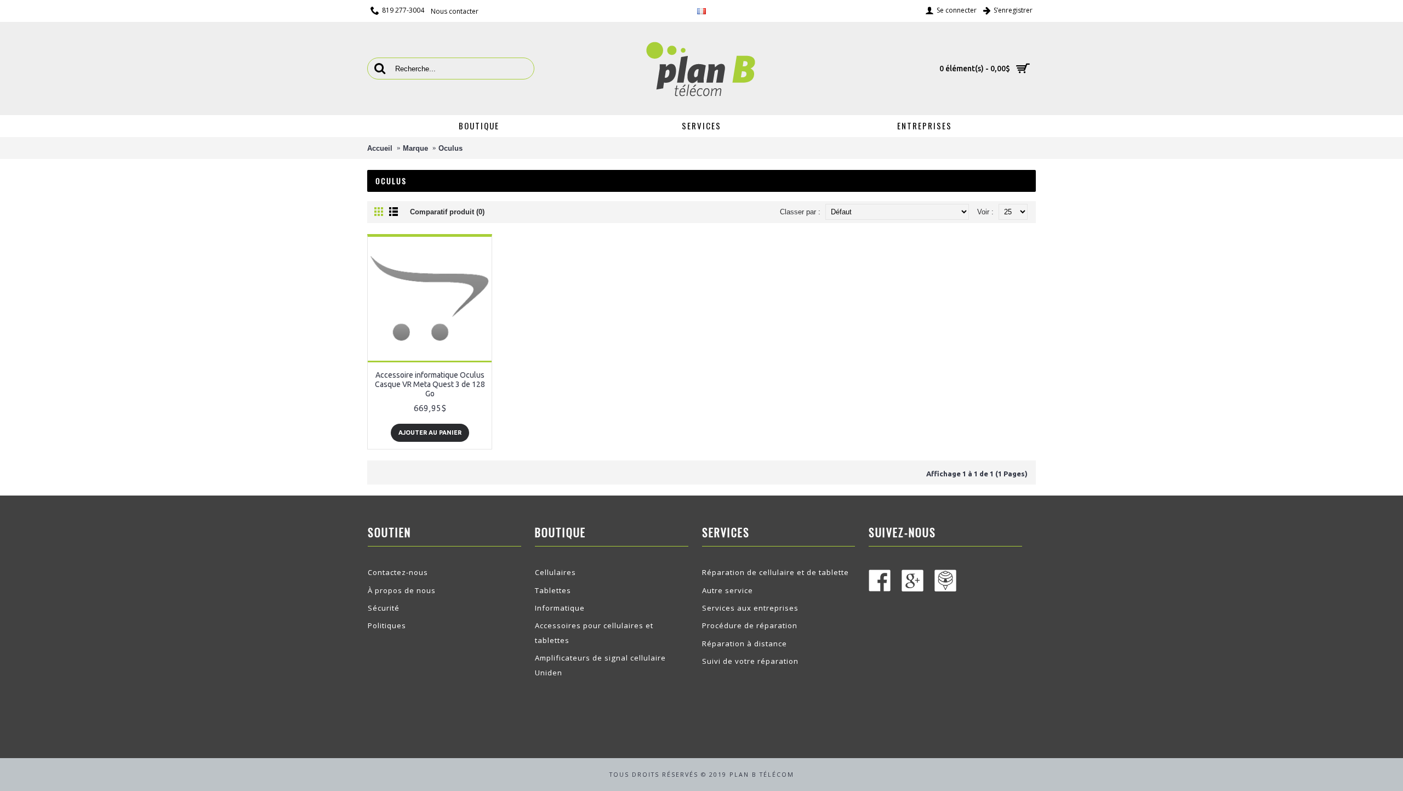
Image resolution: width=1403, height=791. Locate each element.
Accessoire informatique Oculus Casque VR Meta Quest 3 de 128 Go (430, 384)
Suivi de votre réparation (750, 661)
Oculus (450, 148)
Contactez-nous (398, 572)
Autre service (727, 590)
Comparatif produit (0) (447, 212)
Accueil (379, 148)
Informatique (560, 608)
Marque (415, 148)
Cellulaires (555, 572)
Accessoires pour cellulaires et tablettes (594, 633)
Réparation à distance (744, 643)
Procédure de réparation (749, 625)
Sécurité (384, 608)
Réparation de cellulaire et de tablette (775, 572)
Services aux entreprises (750, 608)
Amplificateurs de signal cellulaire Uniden (600, 665)
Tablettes (553, 590)
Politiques (387, 625)
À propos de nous (402, 590)
